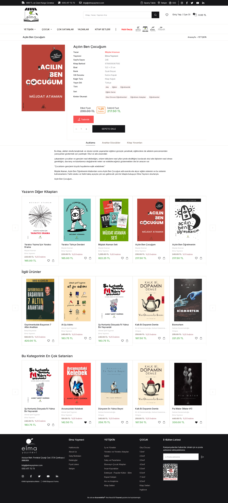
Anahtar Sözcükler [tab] (111, 142)
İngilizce (143, 490)
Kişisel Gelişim (110, 477)
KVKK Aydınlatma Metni (30, 481)
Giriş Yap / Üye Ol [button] (181, 14)
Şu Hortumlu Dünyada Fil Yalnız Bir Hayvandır (113, 325)
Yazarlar (83, 29)
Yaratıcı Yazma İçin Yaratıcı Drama (37, 245)
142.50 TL (67, 422)
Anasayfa (192, 37)
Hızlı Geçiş (127, 29)
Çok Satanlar (65, 29)
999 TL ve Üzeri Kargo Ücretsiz (40, 3)
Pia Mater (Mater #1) (182, 408)
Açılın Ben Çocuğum (145, 244)
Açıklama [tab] (90, 142)
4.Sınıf (142, 464)
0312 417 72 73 (68, 3)
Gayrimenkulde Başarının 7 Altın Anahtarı (37, 325)
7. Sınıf (142, 477)
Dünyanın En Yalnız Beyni (110, 408)
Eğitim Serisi (110, 92)
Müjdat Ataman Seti (108, 244)
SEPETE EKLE (109, 129)
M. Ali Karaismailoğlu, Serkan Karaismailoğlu (152, 328)
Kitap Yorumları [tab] (134, 142)
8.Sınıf (142, 481)
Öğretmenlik (125, 87)
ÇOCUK (46, 29)
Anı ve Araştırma (111, 481)
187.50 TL (141, 338)
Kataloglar (73, 460)
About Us (73, 452)
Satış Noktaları (75, 456)
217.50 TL (177, 258)
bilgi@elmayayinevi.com (93, 3)
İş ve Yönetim (110, 447)
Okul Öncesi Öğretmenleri (116, 97)
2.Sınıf (142, 456)
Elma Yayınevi (29, 253)
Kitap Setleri (102, 29)
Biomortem (177, 324)
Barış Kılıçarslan (30, 331)
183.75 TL (67, 338)
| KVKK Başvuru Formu (49, 481)
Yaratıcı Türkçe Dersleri (73, 244)
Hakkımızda (74, 447)
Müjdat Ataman (112, 52)
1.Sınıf (142, 452)
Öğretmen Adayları (138, 97)
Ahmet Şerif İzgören (69, 328)
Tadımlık (84, 119)
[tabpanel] (43, 78)
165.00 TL (30, 260)
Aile (107, 87)
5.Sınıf (142, 468)
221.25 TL (177, 338)
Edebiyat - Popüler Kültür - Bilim (118, 473)
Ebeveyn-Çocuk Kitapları (115, 464)
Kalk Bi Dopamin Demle (146, 324)
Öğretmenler (154, 97)
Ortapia (138, 331)
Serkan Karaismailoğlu (180, 328)
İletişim (164, 3)
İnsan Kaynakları (111, 468)
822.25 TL (104, 258)
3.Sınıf (142, 460)
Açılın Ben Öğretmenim (183, 244)
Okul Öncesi (145, 447)
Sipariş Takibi (150, 3)
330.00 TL (178, 422)
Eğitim (114, 87)
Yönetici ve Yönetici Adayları (116, 452)
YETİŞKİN (28, 29)
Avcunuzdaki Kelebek (72, 408)
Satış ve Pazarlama (112, 460)
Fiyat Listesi (74, 464)
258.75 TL (104, 422)
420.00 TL (30, 340)
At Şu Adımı (67, 324)
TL (140, 258)
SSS (174, 3)
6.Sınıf (142, 473)
